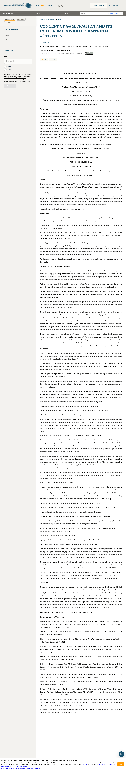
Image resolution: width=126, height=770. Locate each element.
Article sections (10, 19)
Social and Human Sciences (47, 19)
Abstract (7, 35)
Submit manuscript (98, 5)
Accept (121, 764)
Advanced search (113, 13)
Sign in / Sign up (113, 5)
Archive (38, 13)
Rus (37, 5)
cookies (85, 764)
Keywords (7, 39)
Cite (54, 59)
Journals (51, 5)
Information (21, 19)
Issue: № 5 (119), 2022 (63, 50)
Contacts (67, 13)
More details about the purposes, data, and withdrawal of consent (20, 768)
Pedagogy (60, 19)
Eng (42, 5)
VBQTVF (105, 46)
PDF (45, 59)
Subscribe (10, 86)
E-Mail (6, 56)
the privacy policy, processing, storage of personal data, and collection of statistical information (17, 76)
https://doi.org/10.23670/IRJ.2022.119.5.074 (84, 46)
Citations (8, 22)
